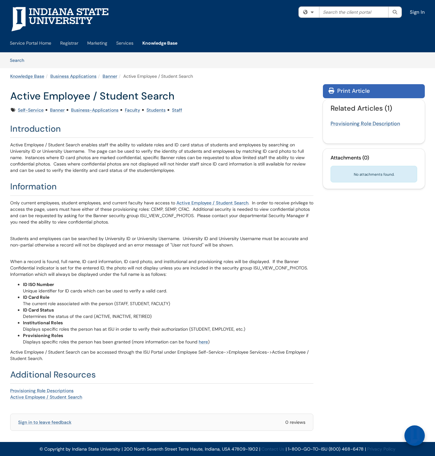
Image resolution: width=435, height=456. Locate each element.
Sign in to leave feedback (44, 422)
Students (156, 110)
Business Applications (73, 76)
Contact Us (272, 449)
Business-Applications (94, 110)
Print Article (353, 91)
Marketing (97, 43)
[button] (414, 435)
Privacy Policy (381, 449)
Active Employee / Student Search (212, 203)
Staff (177, 110)
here (203, 342)
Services (124, 43)
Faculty (132, 110)
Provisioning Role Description (365, 123)
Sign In (417, 12)
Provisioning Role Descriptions (42, 390)
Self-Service (31, 110)
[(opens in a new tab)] (60, 19)
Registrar (69, 43)
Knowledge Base (159, 43)
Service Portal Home (30, 43)
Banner (110, 76)
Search (19, 60)
